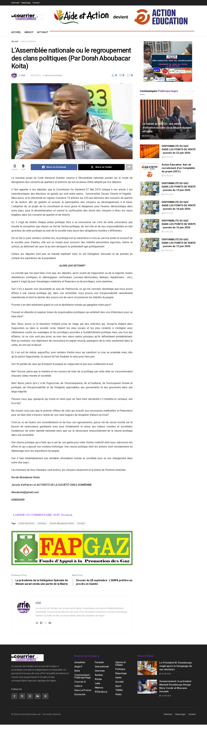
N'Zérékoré (101, 691)
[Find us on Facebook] (14, 696)
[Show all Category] (193, 91)
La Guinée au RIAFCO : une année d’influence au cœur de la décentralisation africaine (167, 127)
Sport (118, 686)
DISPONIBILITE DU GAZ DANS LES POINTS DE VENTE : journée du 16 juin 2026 (179, 224)
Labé (97, 683)
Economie (79, 694)
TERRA (119, 690)
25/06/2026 (149, 136)
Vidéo (118, 694)
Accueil (16, 32)
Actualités (44, 32)
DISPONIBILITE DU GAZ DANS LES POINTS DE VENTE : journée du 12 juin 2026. (179, 243)
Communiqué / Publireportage (82, 676)
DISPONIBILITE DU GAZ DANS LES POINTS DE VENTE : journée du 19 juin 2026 (179, 187)
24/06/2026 (168, 176)
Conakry (42, 523)
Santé (118, 677)
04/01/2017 (35, 75)
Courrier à (80, 681)
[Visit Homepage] (27, 16)
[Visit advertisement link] (72, 548)
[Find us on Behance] (38, 696)
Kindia (98, 679)
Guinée (81, 523)
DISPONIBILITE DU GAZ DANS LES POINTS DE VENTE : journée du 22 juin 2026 (179, 149)
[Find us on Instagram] (30, 696)
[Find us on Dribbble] (45, 696)
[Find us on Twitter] (22, 696)
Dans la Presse (82, 690)
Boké (77, 670)
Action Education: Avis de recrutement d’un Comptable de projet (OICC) (178, 168)
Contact (36, 3)
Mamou (99, 687)
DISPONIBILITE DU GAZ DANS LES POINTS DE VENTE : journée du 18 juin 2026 (179, 205)
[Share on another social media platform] (129, 167)
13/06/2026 (168, 250)
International (102, 666)
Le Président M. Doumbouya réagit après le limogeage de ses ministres (175, 666)
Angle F (28, 32)
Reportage (26, 3)
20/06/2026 (168, 194)
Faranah (99, 662)
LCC (23, 75)
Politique (120, 669)
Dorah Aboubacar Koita (62, 523)
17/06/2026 (168, 232)
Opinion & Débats (28, 41)
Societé (119, 681)
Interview (15, 3)
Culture (78, 686)
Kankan (99, 675)
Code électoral (26, 523)
